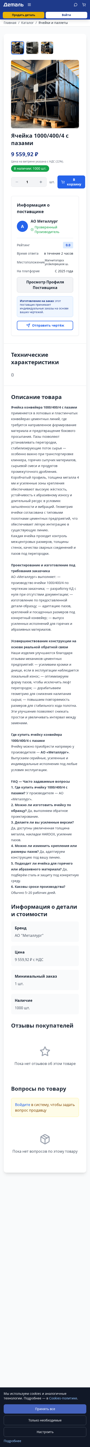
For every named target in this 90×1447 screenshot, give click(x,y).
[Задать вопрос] (75, 4)
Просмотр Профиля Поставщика (45, 284)
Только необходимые (45, 1420)
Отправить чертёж (48, 325)
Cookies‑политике (63, 1398)
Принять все (45, 1409)
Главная (10, 22)
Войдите (22, 1104)
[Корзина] (84, 4)
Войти (66, 15)
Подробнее (12, 1441)
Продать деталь (23, 15)
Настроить (45, 1432)
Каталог (27, 22)
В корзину (74, 181)
